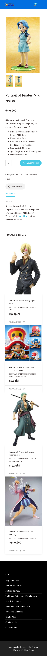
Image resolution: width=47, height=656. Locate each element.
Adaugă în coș (33, 163)
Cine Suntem (11, 627)
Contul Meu (10, 617)
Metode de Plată (12, 591)
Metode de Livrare (13, 585)
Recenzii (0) (10, 193)
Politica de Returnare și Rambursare (21, 596)
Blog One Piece (12, 580)
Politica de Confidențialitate (17, 606)
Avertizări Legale (13, 601)
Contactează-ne (12, 622)
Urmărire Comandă (14, 611)
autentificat (22, 216)
